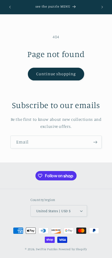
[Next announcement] (102, 7)
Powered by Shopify (73, 249)
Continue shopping (56, 73)
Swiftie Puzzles (47, 249)
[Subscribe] (95, 142)
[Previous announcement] (10, 7)
